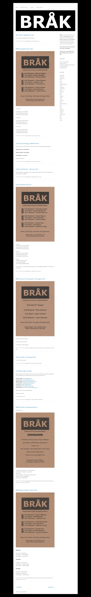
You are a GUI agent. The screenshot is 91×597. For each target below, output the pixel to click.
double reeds (62, 88)
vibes (61, 115)
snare (19, 482)
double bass (32, 347)
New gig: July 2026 (63, 63)
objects (38, 347)
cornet (61, 85)
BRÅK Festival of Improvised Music (26, 407)
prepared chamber (63, 103)
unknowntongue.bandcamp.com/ (29, 381)
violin (61, 118)
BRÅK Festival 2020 (24, 7)
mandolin (61, 96)
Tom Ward (65, 39)
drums (61, 90)
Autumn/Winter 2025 (63, 66)
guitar (42, 480)
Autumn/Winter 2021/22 (23, 184)
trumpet (47, 577)
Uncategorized (27, 41)
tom (38, 41)
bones (61, 79)
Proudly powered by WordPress (21, 591)
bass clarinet (27, 347)
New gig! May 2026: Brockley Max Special (67, 64)
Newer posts (51, 587)
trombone (62, 111)
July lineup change (63, 67)
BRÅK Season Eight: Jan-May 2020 (26, 490)
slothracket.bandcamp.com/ (27, 386)
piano (41, 347)
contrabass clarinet (63, 84)
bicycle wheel (62, 78)
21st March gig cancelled (24, 371)
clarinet (33, 480)
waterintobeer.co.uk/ (33, 387)
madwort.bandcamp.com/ (26, 384)
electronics (37, 480)
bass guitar (62, 76)
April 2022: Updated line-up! (25, 35)
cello (31, 480)
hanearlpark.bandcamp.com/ (28, 380)
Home (17, 7)
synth (61, 108)
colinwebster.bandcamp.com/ (28, 383)
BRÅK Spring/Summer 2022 (24, 49)
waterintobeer (63, 51)
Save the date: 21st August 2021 (26, 357)
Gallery (31, 7)
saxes (43, 347)
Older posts (19, 587)
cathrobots (39, 363)
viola (60, 117)
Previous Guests (39, 7)
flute (35, 347)
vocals (51, 577)
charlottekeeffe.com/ (27, 378)
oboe (61, 99)
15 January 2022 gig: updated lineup (27, 143)
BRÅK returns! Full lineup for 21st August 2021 (30, 279)
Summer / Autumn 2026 (64, 61)
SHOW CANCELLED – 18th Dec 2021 (27, 169)
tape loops (62, 109)
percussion (49, 480)
